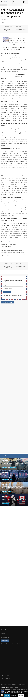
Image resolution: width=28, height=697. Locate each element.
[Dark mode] (26, 2)
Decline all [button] (13, 695)
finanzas (7, 479)
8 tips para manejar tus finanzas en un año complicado (12, 13)
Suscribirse (7, 292)
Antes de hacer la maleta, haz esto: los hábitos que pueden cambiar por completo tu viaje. (14, 463)
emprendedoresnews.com (11, 242)
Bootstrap (3, 689)
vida (6, 467)
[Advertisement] (14, 363)
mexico (3, 503)
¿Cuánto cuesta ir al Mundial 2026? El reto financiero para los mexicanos (14, 500)
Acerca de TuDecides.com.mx (8, 678)
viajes (3, 467)
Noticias (14, 4)
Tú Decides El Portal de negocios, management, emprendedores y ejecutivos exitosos (13, 686)
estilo (9, 467)
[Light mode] (23, 2)
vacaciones (13, 467)
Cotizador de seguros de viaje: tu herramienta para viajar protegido (11, 476)
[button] (23, 460)
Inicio (9, 4)
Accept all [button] (7, 695)
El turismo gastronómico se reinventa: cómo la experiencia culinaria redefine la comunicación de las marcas (13, 487)
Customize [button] (20, 695)
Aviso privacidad (5, 675)
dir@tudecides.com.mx (11, 248)
